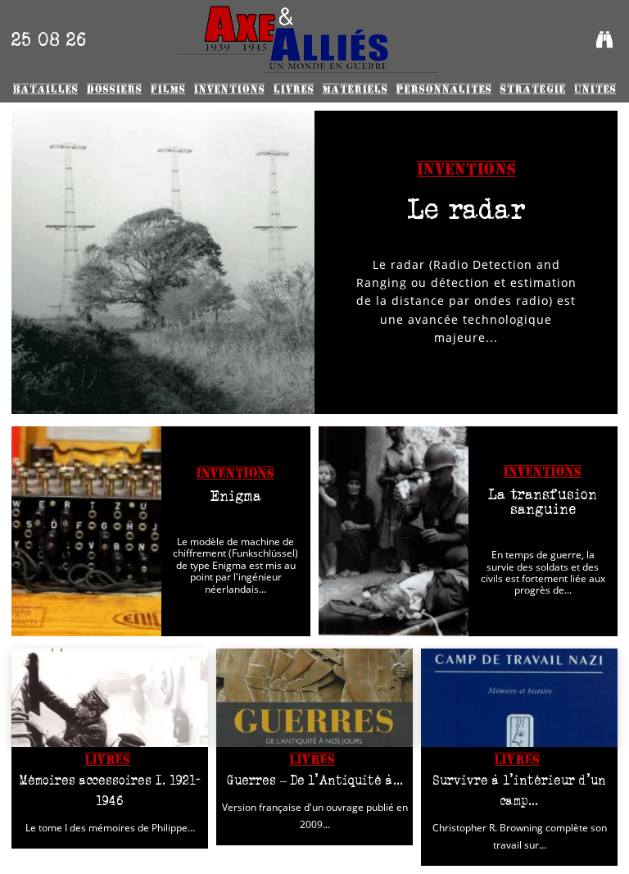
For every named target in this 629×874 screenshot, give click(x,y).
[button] (604, 39)
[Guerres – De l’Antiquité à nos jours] (314, 698)
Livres (107, 760)
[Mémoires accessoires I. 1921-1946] (109, 698)
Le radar (466, 209)
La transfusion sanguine (542, 501)
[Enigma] (86, 531)
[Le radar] (162, 262)
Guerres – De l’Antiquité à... (315, 780)
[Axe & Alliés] (308, 39)
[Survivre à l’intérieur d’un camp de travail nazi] (519, 698)
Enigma (235, 496)
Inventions (466, 170)
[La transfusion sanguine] (393, 531)
